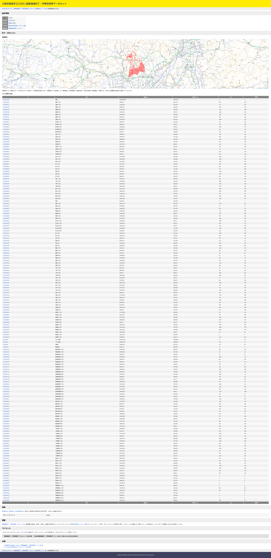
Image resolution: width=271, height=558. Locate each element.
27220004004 (6, 154)
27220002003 (6, 127)
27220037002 (6, 460)
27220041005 (6, 495)
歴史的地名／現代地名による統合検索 (11, 511)
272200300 (5, 347)
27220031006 (6, 359)
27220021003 (6, 329)
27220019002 (6, 302)
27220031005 (6, 357)
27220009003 (6, 208)
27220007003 (6, 183)
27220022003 (6, 337)
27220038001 (6, 463)
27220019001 (6, 300)
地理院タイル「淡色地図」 (263, 88)
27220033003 (6, 406)
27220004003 (6, 151)
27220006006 (6, 176)
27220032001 (6, 384)
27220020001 (6, 312)
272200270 (5, 339)
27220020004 (6, 319)
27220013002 (6, 263)
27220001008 (6, 119)
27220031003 (6, 354)
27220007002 (6, 181)
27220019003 (6, 305)
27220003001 (6, 134)
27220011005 (6, 243)
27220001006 (6, 114)
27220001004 (6, 109)
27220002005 (6, 131)
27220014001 (6, 268)
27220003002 (6, 136)
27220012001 (6, 248)
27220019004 (6, 307)
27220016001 (6, 285)
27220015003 (6, 282)
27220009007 (6, 218)
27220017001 (6, 292)
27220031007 (6, 361)
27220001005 (6, 112)
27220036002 (6, 446)
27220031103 (6, 371)
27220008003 (6, 193)
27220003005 (6, 144)
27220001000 (6, 99)
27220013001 (6, 260)
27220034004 (6, 423)
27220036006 (6, 455)
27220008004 (6, 196)
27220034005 (6, 426)
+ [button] (4, 41)
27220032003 (6, 389)
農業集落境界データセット (16, 28)
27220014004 (6, 275)
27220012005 (6, 258)
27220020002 (6, 315)
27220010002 (6, 223)
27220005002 (6, 159)
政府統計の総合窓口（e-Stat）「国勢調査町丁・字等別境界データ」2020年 (24, 545)
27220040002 (6, 480)
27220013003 (6, 265)
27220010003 (6, 225)
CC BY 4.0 (22, 532)
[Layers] (4, 46)
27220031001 (6, 349)
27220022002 (6, 334)
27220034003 (6, 421)
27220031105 (6, 376)
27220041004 (6, 493)
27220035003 (6, 433)
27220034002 (6, 418)
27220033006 (6, 413)
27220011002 (6, 235)
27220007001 (6, 178)
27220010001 (6, 221)
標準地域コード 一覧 (41, 8)
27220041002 (6, 488)
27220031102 (6, 369)
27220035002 (6, 431)
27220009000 (6, 201)
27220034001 (6, 416)
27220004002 (6, 149)
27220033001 (6, 401)
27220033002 (6, 404)
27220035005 (6, 438)
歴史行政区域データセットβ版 (79, 524)
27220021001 (6, 324)
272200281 (5, 342)
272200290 (5, 344)
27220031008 (6, 364)
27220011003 (6, 238)
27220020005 (6, 322)
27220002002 (6, 124)
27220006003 (6, 169)
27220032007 (6, 399)
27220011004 (6, 240)
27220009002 (6, 206)
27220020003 (6, 317)
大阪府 (10, 20)
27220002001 (6, 122)
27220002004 (6, 129)
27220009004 (6, 211)
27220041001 (6, 485)
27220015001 (6, 277)
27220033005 (6, 411)
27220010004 (6, 228)
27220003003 (6, 139)
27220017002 (6, 295)
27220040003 (6, 483)
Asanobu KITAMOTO (122, 555)
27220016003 (6, 290)
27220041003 (6, 490)
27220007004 (6, 186)
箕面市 (10, 23)
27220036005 (6, 453)
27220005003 (6, 161)
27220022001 (6, 332)
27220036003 (6, 448)
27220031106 (6, 379)
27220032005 (6, 394)
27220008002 (6, 191)
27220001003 (6, 107)
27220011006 (6, 245)
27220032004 (6, 391)
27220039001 (6, 470)
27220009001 (6, 203)
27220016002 (6, 287)
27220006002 (6, 166)
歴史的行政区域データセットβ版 (17, 25)
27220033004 (6, 408)
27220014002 (6, 270)
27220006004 (6, 171)
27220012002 (6, 250)
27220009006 (6, 216)
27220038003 (6, 468)
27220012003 (6, 253)
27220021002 (6, 327)
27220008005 (6, 198)
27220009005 (6, 213)
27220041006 (6, 498)
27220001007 (6, 117)
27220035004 (6, 436)
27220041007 (6, 500)
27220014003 (6, 272)
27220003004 (6, 141)
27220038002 (6, 465)
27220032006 (6, 396)
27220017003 (6, 297)
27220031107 (6, 381)
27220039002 (6, 473)
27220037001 (6, 458)
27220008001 (6, 188)
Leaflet (257, 88)
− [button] (4, 43)
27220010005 (6, 230)
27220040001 (6, 478)
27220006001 (6, 164)
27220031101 (6, 366)
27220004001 (6, 146)
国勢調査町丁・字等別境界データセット (24, 8)
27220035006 (6, 441)
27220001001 (6, 102)
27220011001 (6, 233)
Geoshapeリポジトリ (7, 8)
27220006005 (6, 174)
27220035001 (6, 428)
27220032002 (6, 386)
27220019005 (6, 310)
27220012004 (6, 255)
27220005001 (6, 156)
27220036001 (6, 443)
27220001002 (6, 104)
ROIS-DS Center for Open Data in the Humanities (141, 555)
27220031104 (6, 374)
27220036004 (6, 451)
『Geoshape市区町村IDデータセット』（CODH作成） (18, 547)
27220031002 (6, 352)
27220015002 (6, 280)
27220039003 (6, 475)
